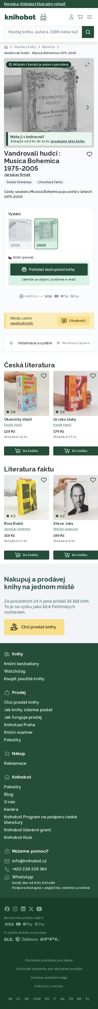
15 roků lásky (64, 419)
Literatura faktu (29, 469)
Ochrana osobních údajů (49, 977)
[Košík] (80, 17)
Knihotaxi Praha (19, 724)
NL (63, 999)
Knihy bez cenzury (49, 986)
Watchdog (14, 671)
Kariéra (11, 809)
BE (79, 999)
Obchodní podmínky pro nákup (49, 960)
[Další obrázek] (87, 107)
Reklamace (15, 763)
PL (88, 999)
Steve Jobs (63, 524)
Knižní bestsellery (21, 663)
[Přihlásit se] (71, 17)
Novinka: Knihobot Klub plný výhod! (35, 4)
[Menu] (89, 17)
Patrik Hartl (13, 425)
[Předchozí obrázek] (10, 107)
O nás (9, 802)
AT (18, 999)
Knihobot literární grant (27, 830)
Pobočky (12, 739)
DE (27, 999)
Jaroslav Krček (17, 175)
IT (55, 999)
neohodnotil (21, 323)
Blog (8, 794)
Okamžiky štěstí (18, 419)
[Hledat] (88, 32)
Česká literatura (29, 365)
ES (47, 999)
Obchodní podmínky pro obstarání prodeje (49, 969)
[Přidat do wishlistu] (89, 154)
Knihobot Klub (18, 837)
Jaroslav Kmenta (17, 529)
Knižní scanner (18, 732)
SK (10, 999)
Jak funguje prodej (23, 717)
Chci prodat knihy (21, 702)
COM (37, 999)
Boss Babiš (13, 524)
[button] (49, 103)
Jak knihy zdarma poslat (28, 709)
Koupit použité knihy (24, 678)
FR (71, 999)
